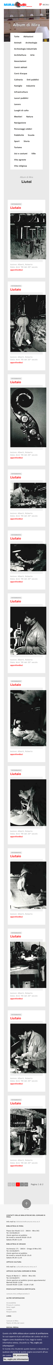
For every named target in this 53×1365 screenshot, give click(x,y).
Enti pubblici (33, 79)
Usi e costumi (20, 153)
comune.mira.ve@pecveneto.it (17, 1294)
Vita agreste (20, 159)
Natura (29, 116)
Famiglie (18, 85)
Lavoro (17, 104)
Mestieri (18, 116)
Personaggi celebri (23, 129)
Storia (27, 141)
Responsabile (11, 1312)
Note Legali (10, 1307)
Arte (32, 55)
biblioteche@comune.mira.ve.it (28, 1222)
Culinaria (18, 79)
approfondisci (16, 270)
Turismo (18, 147)
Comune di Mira (12, 1321)
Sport (17, 141)
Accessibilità (11, 1303)
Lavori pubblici (21, 98)
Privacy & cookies (13, 1305)
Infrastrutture (21, 92)
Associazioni (20, 61)
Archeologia (31, 42)
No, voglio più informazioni (16, 1359)
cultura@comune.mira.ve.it (26, 1267)
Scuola (31, 135)
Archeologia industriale (25, 48)
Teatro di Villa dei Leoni (15, 1323)
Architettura (20, 55)
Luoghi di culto (21, 110)
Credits (9, 1309)
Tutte (16, 36)
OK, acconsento (20, 1355)
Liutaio (15, 208)
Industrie (30, 85)
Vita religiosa (20, 166)
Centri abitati (20, 67)
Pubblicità (19, 135)
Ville (34, 153)
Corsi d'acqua (20, 73)
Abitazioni (28, 36)
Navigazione (20, 122)
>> (26, 1184)
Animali (17, 42)
